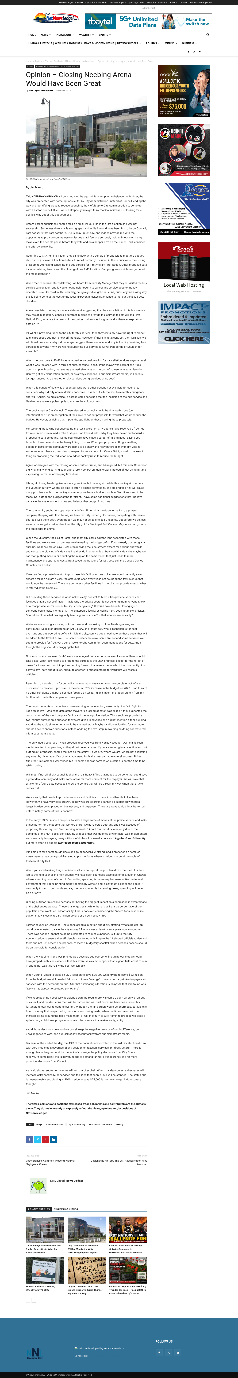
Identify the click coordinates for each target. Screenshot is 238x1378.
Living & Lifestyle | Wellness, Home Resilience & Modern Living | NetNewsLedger (83, 43)
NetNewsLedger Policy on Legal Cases (127, 2)
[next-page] (34, 1300)
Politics (151, 43)
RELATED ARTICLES (39, 1209)
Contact (183, 2)
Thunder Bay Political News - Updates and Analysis (69, 61)
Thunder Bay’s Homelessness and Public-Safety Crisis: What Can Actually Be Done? (43, 1249)
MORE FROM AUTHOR (66, 1209)
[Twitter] (194, 51)
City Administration (55, 1124)
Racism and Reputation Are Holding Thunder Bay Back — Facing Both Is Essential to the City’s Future (127, 1290)
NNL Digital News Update (41, 90)
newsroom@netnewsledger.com (107, 1355)
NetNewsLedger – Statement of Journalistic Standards (83, 2)
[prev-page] (28, 1300)
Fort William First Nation (100, 1124)
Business (188, 43)
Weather (85, 34)
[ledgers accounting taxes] (184, 209)
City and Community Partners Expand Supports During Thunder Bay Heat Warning (85, 1290)
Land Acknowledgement (201, 2)
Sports (103, 34)
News (44, 34)
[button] (208, 35)
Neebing (119, 1124)
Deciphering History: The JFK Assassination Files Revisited (119, 1162)
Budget (39, 1124)
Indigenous (63, 34)
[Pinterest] (45, 1139)
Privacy (173, 2)
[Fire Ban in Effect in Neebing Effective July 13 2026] (45, 1270)
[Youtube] (200, 51)
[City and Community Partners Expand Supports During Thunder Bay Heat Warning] (87, 1270)
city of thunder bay (76, 1124)
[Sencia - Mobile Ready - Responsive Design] (184, 268)
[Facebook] (188, 51)
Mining (169, 43)
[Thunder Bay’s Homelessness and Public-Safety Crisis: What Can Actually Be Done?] (45, 1230)
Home (32, 34)
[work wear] (184, 150)
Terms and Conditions (157, 2)
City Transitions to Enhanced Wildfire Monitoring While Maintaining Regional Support (83, 1249)
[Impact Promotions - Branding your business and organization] (184, 322)
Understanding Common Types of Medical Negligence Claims (50, 1162)
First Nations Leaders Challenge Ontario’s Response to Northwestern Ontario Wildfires (125, 1249)
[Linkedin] (53, 1139)
